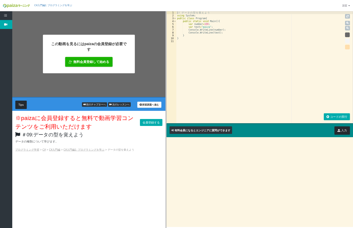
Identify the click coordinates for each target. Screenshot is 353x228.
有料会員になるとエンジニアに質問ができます (202, 130)
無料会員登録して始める (91, 61)
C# (44, 149)
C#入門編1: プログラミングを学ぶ (53, 5)
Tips (21, 104)
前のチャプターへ (96, 104)
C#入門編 (54, 149)
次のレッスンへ (121, 104)
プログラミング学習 (27, 149)
